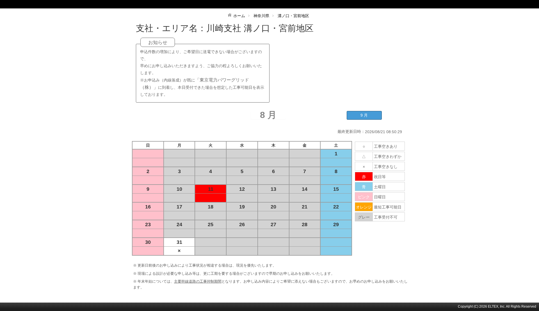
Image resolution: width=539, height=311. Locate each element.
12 (242, 189)
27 (273, 224)
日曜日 (380, 197)
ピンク (364, 197)
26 (242, 224)
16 (148, 207)
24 (179, 224)
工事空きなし (386, 166)
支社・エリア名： (171, 28)
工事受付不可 (386, 217)
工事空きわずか (387, 156)
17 (179, 207)
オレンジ (364, 207)
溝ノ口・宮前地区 (293, 15)
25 (210, 224)
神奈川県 (261, 15)
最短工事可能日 (387, 207)
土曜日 (380, 187)
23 (148, 224)
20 (273, 207)
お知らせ (157, 42)
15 (336, 189)
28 (304, 224)
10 (179, 189)
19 (242, 207)
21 (304, 207)
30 (148, 242)
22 (336, 207)
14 (304, 189)
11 (210, 189)
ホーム (239, 15)
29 (336, 224)
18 (210, 207)
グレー (364, 217)
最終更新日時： (351, 131)
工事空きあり (386, 146)
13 (273, 189)
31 (179, 242)
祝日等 (380, 176)
